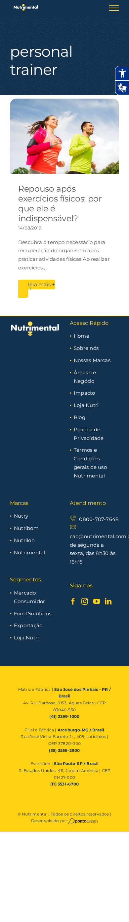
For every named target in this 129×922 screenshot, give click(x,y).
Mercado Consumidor (29, 597)
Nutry (21, 516)
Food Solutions (32, 613)
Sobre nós (86, 348)
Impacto (84, 393)
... (45, 267)
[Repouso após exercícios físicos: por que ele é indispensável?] (64, 136)
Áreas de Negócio (85, 376)
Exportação (28, 625)
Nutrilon (24, 540)
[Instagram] (84, 601)
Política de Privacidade (89, 433)
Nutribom (26, 528)
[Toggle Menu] (114, 8)
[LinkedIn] (108, 601)
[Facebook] (73, 601)
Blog (79, 417)
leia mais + (41, 284)
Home (81, 336)
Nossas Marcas (92, 360)
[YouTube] (96, 601)
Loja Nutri (86, 405)
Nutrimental (29, 552)
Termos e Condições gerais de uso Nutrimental (90, 462)
